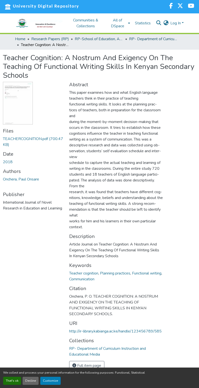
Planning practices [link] (115, 273)
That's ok (12, 381)
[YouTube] (191, 6)
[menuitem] (119, 23)
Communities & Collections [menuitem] (85, 23)
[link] (33, 142)
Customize (50, 381)
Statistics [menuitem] (143, 23)
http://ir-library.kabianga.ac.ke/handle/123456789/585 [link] (115, 331)
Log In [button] (176, 23)
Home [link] (20, 39)
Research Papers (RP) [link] (50, 39)
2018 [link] (8, 162)
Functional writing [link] (146, 273)
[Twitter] (180, 6)
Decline (30, 381)
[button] (39, 23)
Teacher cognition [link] (83, 273)
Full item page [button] (88, 365)
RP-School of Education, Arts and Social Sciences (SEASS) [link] (99, 39)
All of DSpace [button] (117, 23)
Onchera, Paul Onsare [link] (21, 179)
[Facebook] (171, 6)
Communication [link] (81, 279)
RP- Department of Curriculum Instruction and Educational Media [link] (153, 39)
